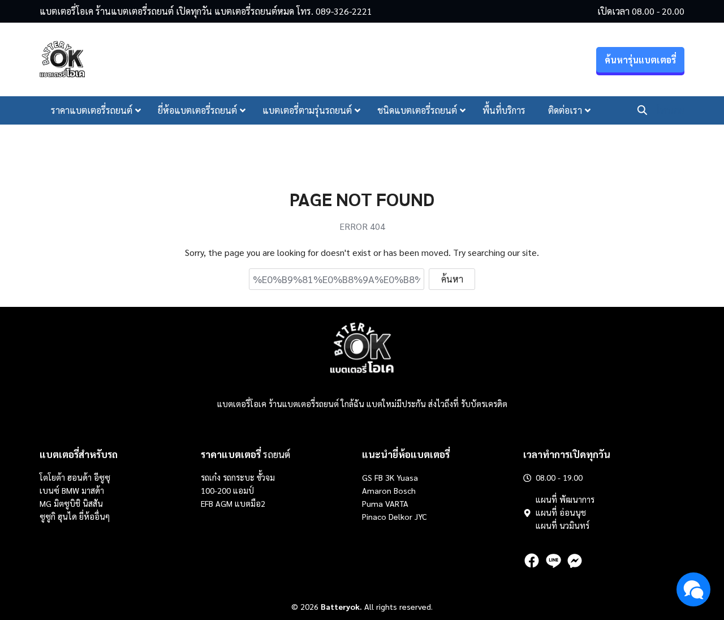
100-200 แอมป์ (227, 490)
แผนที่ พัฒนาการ (565, 499)
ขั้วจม (266, 477)
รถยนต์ (245, 454)
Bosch (405, 490)
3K (389, 477)
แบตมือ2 (250, 503)
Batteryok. (341, 606)
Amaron (376, 490)
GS (367, 477)
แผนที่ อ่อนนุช (561, 512)
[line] (553, 560)
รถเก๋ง (211, 477)
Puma (372, 503)
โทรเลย (670, 110)
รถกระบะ (240, 477)
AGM (224, 503)
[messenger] (574, 560)
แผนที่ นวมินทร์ (562, 525)
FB (378, 477)
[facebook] (531, 560)
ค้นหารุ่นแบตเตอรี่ (640, 60)
